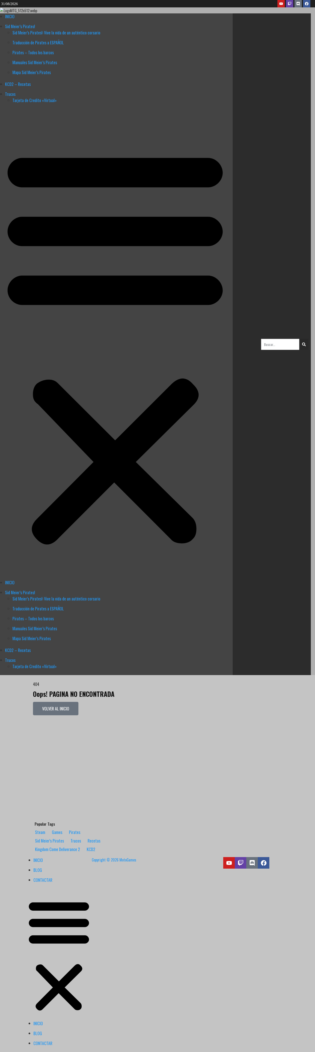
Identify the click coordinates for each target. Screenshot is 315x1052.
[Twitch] (289, 3)
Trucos (10, 94)
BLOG (37, 870)
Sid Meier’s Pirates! (20, 26)
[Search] (304, 344)
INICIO (10, 16)
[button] (59, 954)
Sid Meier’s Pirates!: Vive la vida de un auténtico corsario (56, 33)
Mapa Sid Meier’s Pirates (31, 72)
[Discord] (298, 3)
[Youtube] (281, 3)
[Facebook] (306, 3)
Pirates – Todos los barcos (33, 52)
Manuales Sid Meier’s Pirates (34, 62)
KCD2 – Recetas (18, 84)
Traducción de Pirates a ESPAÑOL (38, 42)
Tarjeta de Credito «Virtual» (34, 100)
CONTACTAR (42, 880)
